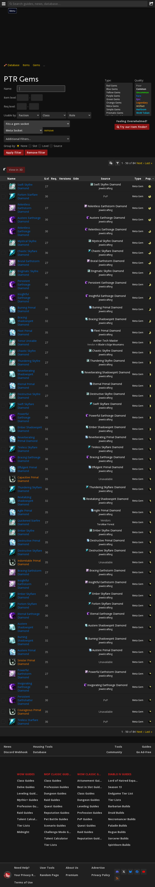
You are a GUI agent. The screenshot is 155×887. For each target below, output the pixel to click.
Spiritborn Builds (119, 845)
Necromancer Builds (122, 819)
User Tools (47, 867)
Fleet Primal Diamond (25, 332)
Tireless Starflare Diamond (28, 721)
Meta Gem (137, 186)
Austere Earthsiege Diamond (107, 217)
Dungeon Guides (55, 793)
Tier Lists (23, 825)
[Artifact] (143, 106)
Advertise (98, 867)
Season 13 (115, 787)
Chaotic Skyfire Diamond (27, 352)
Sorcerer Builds (118, 838)
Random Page (49, 875)
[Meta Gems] (118, 106)
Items (26, 65)
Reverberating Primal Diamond (27, 439)
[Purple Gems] (118, 96)
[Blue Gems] (118, 89)
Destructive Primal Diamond (29, 542)
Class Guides (25, 780)
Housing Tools (43, 746)
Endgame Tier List (120, 793)
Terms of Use (23, 882)
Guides (146, 746)
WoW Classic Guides (90, 774)
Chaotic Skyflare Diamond (27, 252)
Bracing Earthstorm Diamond (107, 570)
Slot (35, 146)
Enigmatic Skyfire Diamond (28, 272)
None (24, 146)
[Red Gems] (118, 85)
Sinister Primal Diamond (26, 662)
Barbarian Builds (119, 806)
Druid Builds (116, 812)
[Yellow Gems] (118, 92)
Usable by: (10, 115)
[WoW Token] (143, 113)
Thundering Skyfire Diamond (107, 360)
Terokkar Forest (105, 524)
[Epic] (143, 99)
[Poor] (143, 85)
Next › (140, 163)
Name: (8, 88)
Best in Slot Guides (90, 787)
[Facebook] (137, 872)
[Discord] (117, 872)
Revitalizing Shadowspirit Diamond (25, 500)
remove (49, 130)
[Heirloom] (143, 109)
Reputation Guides (56, 812)
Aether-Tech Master (105, 340)
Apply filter (14, 152)
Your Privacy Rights (25, 875)
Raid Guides (25, 812)
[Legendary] (143, 102)
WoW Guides (26, 774)
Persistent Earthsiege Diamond (24, 284)
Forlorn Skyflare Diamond (27, 605)
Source (58, 146)
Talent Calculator (28, 819)
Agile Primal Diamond (25, 512)
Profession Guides (28, 806)
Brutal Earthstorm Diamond (29, 262)
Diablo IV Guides (119, 774)
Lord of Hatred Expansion (123, 780)
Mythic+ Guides (27, 800)
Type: (108, 80)
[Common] (143, 89)
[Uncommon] (143, 92)
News (7, 746)
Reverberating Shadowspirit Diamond (26, 374)
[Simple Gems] (118, 109)
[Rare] (143, 96)
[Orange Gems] (118, 102)
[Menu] (4, 4)
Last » (148, 163)
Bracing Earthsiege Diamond (107, 457)
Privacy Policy (100, 875)
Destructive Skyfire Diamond (107, 394)
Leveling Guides (28, 793)
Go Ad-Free (143, 752)
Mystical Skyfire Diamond (27, 242)
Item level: (10, 97)
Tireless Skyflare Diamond (27, 449)
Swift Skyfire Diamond (25, 186)
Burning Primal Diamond (27, 309)
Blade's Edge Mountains (111, 344)
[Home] (7, 877)
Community (114, 752)
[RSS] (117, 878)
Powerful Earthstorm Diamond (24, 673)
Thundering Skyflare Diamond (107, 487)
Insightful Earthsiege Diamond (24, 297)
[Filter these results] (117, 163)
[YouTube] (143, 872)
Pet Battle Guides (56, 819)
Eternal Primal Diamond (26, 385)
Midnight (23, 832)
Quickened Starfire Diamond (29, 522)
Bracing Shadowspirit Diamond (25, 321)
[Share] (151, 4)
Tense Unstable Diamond (27, 342)
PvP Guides (84, 819)
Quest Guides (53, 806)
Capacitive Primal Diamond (28, 479)
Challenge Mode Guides (58, 832)
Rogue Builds (117, 832)
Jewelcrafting (105, 188)
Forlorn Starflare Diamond (28, 196)
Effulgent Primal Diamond (27, 469)
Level (45, 146)
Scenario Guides (55, 825)
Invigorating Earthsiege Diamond (25, 687)
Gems (36, 65)
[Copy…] (111, 163)
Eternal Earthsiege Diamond (29, 615)
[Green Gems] (118, 99)
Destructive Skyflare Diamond (107, 550)
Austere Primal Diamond (27, 652)
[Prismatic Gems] (118, 113)
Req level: (9, 106)
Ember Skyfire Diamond (26, 532)
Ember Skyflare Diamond (27, 595)
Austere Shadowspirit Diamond (25, 627)
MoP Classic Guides (58, 774)
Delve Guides (26, 787)
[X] (124, 872)
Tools (118, 746)
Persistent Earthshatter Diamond (25, 700)
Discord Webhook (16, 752)
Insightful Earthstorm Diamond (24, 584)
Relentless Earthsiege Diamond (24, 231)
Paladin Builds (117, 825)
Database (13, 65)
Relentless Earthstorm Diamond (24, 208)
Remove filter (36, 152)
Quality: (139, 80)
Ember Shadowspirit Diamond (107, 427)
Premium (72, 875)
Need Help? (21, 867)
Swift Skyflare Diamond (26, 405)
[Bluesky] (130, 872)
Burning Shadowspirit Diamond (25, 640)
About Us (72, 867)
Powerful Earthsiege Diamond (24, 417)
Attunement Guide (90, 780)
